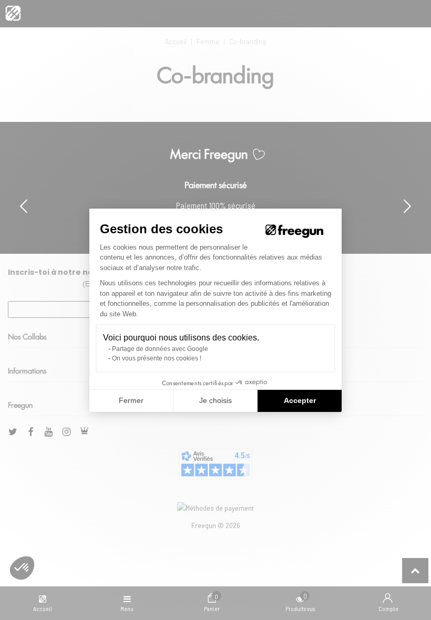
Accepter (300, 400)
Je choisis (215, 400)
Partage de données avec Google (160, 349)
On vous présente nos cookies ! (156, 358)
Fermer (131, 400)
